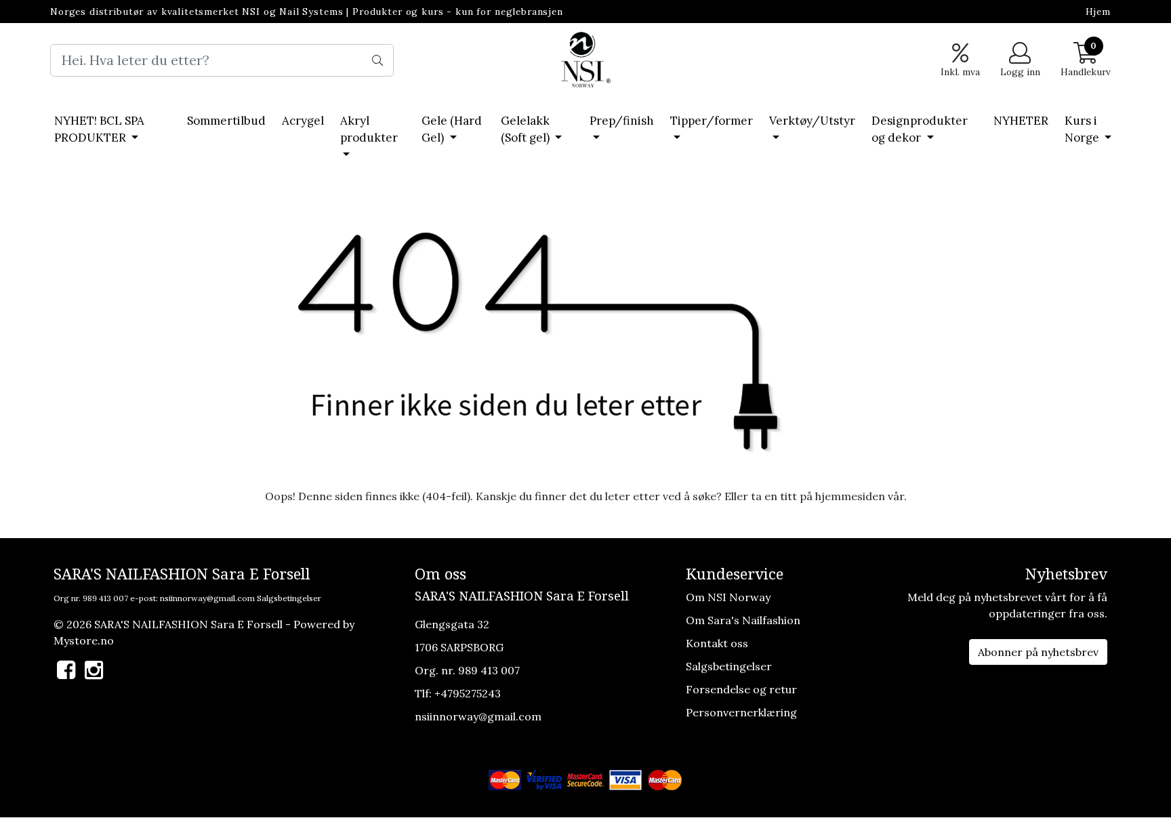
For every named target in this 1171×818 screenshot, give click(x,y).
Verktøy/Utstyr (812, 120)
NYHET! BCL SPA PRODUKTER (99, 129)
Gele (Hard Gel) (452, 129)
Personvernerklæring (741, 712)
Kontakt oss (717, 643)
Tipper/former (711, 120)
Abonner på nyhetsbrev (1038, 652)
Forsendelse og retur (741, 689)
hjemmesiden (850, 496)
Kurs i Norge (1083, 129)
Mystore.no (84, 640)
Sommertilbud (226, 120)
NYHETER (1020, 120)
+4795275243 (467, 693)
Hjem (1098, 11)
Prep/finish (622, 120)
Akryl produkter (369, 129)
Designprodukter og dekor (919, 129)
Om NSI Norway (728, 597)
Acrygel (303, 120)
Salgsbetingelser (289, 598)
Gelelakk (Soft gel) (526, 129)
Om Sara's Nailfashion (743, 620)
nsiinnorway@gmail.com (207, 598)
